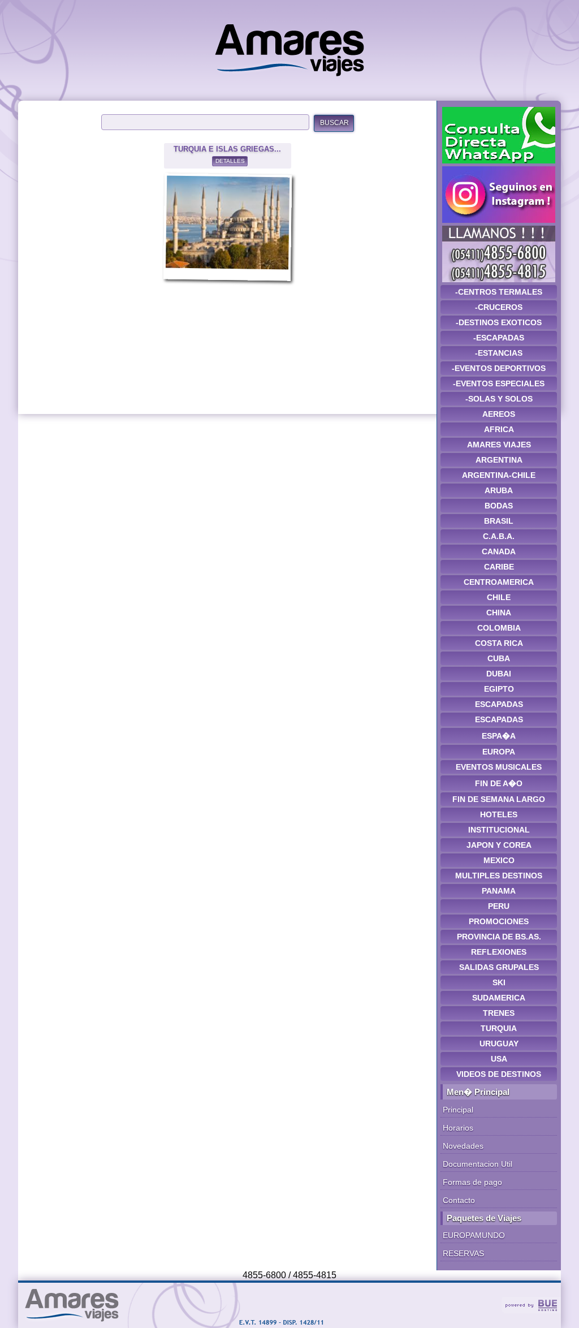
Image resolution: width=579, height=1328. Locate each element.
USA (499, 1058)
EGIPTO (499, 688)
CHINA (498, 612)
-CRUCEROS (498, 307)
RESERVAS (463, 1253)
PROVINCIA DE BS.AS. (499, 936)
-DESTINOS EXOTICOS (499, 322)
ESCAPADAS (499, 704)
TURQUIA (499, 1028)
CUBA (498, 658)
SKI (498, 982)
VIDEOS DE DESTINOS (498, 1074)
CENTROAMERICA (499, 582)
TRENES (499, 1012)
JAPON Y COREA (499, 845)
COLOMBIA (499, 627)
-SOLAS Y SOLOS (499, 398)
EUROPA (498, 751)
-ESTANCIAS (498, 352)
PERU (498, 906)
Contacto (459, 1200)
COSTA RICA (499, 643)
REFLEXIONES (498, 951)
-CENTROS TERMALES (498, 291)
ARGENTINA (499, 459)
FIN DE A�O (498, 783)
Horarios (458, 1127)
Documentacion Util (477, 1164)
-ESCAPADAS (498, 337)
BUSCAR (334, 123)
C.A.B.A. (499, 536)
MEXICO (499, 860)
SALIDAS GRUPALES (499, 967)
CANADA (499, 551)
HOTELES (498, 814)
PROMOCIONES (499, 921)
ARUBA (499, 490)
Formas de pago (472, 1182)
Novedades (463, 1145)
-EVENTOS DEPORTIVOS (499, 368)
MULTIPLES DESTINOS (498, 875)
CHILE (499, 597)
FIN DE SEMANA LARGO (498, 799)
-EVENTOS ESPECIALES (499, 383)
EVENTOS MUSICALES (499, 766)
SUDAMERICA (498, 997)
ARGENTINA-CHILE (498, 475)
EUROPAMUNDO (474, 1235)
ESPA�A (499, 735)
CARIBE (499, 566)
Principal (458, 1109)
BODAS (499, 505)
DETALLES (230, 161)
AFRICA (499, 429)
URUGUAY (498, 1043)
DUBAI (498, 673)
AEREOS (498, 414)
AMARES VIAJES (499, 444)
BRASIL (498, 520)
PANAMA (499, 890)
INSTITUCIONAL (499, 829)
